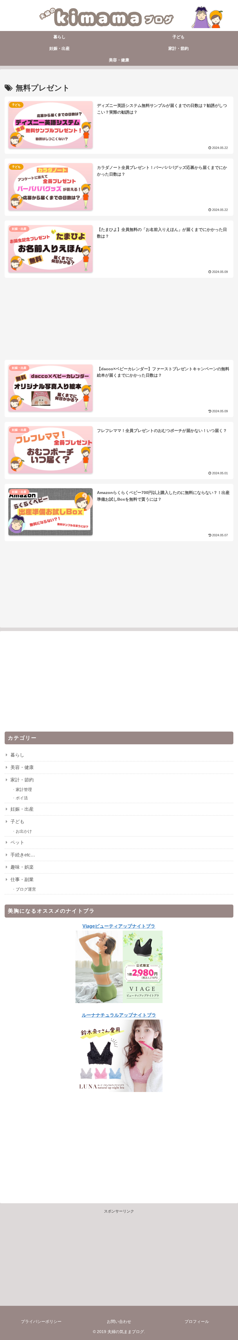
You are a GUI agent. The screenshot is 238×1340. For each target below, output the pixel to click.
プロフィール (197, 1321)
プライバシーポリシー (41, 1321)
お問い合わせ (119, 1321)
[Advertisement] (119, 309)
